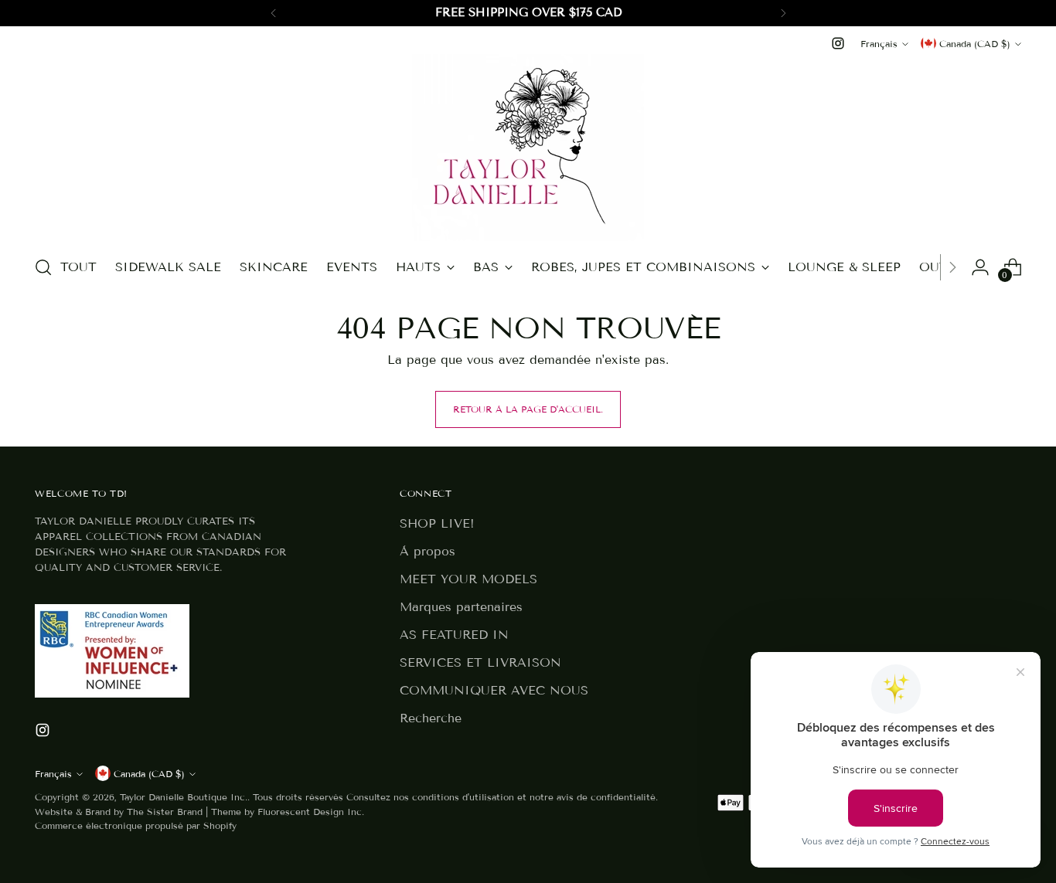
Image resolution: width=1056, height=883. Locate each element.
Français (879, 43)
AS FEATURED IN (454, 634)
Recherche (431, 718)
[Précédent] (274, 13)
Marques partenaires (461, 606)
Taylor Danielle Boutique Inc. (183, 797)
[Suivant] (783, 13)
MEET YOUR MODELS (468, 579)
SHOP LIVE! (437, 523)
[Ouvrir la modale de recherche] (43, 267)
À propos (427, 551)
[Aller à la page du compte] (980, 267)
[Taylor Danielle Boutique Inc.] (528, 147)
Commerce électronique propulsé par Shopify (136, 825)
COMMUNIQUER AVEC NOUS (494, 690)
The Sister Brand (165, 811)
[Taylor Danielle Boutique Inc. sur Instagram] (838, 43)
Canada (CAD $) (974, 43)
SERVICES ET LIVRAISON (480, 662)
